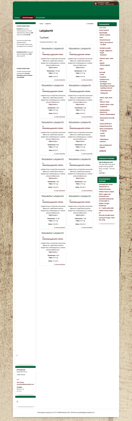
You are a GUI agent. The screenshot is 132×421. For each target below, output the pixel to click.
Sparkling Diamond (106, 88)
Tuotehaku (90, 23)
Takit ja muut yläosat (106, 42)
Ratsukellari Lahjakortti (53, 48)
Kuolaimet (103, 77)
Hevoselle (102, 72)
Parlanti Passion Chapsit (106, 192)
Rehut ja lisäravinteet (106, 129)
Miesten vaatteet (105, 35)
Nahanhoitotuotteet (106, 126)
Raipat (102, 69)
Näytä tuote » (53, 67)
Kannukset (103, 55)
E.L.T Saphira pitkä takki (106, 208)
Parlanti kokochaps (105, 189)
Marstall (102, 136)
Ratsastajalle (103, 33)
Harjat (102, 120)
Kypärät (102, 63)
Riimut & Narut (104, 102)
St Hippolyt (103, 131)
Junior (101, 37)
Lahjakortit (102, 151)
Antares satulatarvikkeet (107, 114)
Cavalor (102, 133)
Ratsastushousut (105, 40)
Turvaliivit (103, 44)
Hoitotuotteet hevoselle (107, 118)
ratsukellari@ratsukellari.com (25, 384)
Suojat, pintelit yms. (106, 124)
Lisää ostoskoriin (60, 80)
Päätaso (41, 23)
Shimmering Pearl (105, 90)
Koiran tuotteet (104, 30)
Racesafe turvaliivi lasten (106, 215)
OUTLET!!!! (102, 28)
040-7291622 (20, 382)
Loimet (102, 74)
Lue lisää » (102, 173)
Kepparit (102, 147)
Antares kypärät (105, 65)
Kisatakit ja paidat (105, 48)
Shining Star (104, 93)
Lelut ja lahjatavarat (105, 145)
